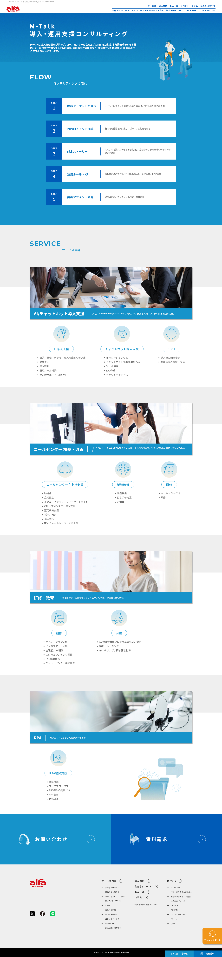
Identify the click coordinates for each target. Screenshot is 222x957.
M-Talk (171, 881)
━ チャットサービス (110, 887)
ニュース (174, 6)
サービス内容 (109, 881)
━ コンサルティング (110, 918)
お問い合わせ (181, 953)
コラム (195, 6)
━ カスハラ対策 (109, 910)
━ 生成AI (106, 905)
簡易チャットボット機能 (152, 10)
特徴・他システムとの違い (125, 10)
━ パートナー (173, 918)
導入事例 (163, 6)
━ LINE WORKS (108, 923)
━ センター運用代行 (110, 914)
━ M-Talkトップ (174, 887)
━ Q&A (171, 923)
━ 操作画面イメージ (176, 901)
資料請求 (210, 953)
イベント (185, 6)
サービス (152, 6)
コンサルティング (206, 10)
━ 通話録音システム (110, 892)
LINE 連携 (191, 10)
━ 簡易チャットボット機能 (178, 896)
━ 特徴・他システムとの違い (179, 892)
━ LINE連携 (172, 905)
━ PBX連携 (172, 910)
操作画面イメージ (174, 10)
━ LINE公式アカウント (111, 927)
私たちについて (208, 6)
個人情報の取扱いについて (147, 904)
